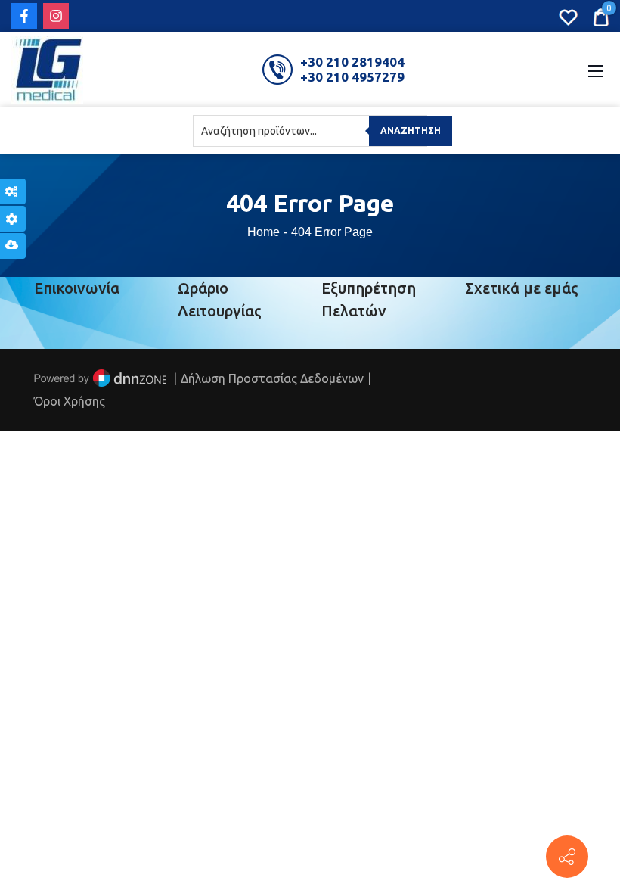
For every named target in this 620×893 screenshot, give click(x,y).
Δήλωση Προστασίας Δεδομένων (272, 378)
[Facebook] (24, 16)
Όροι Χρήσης (69, 401)
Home (263, 232)
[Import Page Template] (13, 246)
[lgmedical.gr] (47, 68)
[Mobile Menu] (596, 69)
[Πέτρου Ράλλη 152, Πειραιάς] (567, 856)
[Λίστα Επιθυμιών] (568, 15)
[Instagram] (56, 16)
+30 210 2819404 (352, 61)
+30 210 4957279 (352, 77)
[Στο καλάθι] (601, 15)
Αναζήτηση (410, 130)
